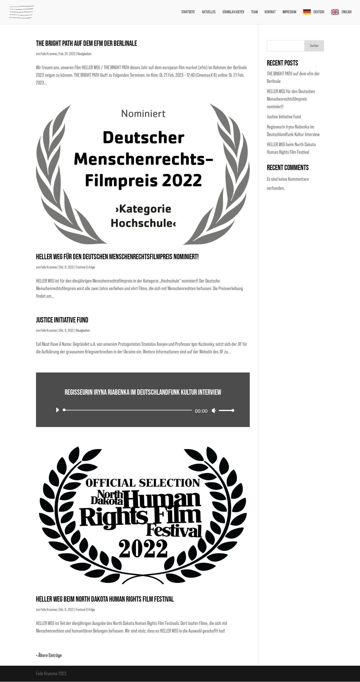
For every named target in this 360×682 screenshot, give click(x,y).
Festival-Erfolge (85, 267)
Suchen (314, 46)
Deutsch (319, 12)
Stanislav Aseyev (233, 12)
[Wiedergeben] (57, 409)
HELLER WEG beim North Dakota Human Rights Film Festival (105, 599)
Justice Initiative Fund (62, 320)
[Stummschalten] (213, 410)
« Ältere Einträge (49, 655)
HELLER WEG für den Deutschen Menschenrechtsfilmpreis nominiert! (117, 257)
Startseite (188, 12)
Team (254, 12)
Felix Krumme (49, 54)
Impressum (289, 12)
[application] (143, 410)
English (347, 12)
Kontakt (270, 12)
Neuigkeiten (84, 54)
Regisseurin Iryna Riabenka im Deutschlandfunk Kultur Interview (143, 392)
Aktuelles (208, 12)
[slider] (225, 410)
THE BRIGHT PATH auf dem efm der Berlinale (86, 43)
